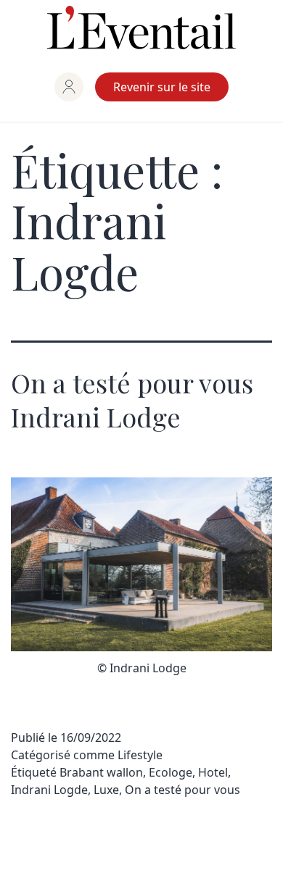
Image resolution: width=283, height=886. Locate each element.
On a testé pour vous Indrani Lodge (132, 399)
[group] (68, 86)
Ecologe (170, 772)
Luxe (106, 790)
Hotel (213, 772)
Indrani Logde (49, 790)
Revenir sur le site (161, 87)
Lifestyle (140, 755)
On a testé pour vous (182, 790)
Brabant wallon (101, 772)
